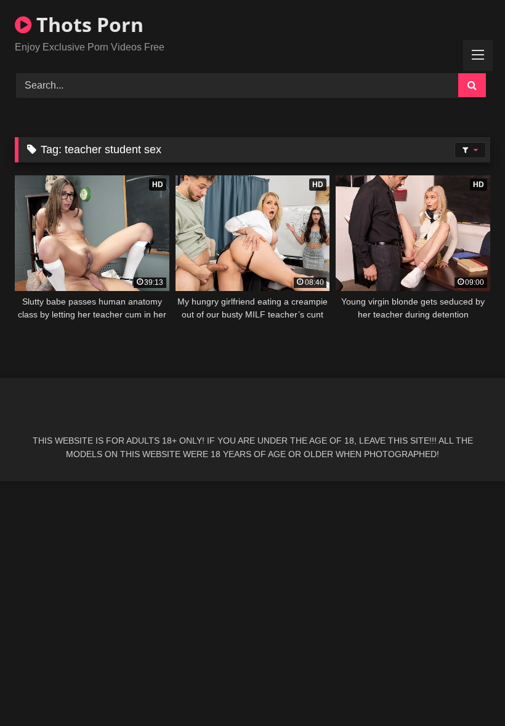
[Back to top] (466, 689)
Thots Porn (87, 24)
